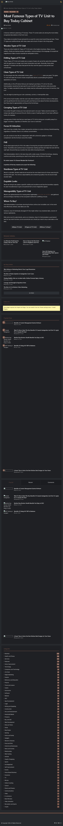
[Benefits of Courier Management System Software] (8, 325)
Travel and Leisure (10, 685)
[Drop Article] (9, 1)
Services (7, 658)
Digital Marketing (9, 674)
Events (6, 769)
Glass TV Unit (17, 227)
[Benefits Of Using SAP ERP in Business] (8, 407)
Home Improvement (10, 664)
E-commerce (8, 796)
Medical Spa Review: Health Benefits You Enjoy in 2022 (29, 337)
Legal (6, 703)
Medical (7, 695)
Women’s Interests (9, 740)
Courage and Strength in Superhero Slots (15, 282)
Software (7, 693)
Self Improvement (9, 767)
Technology (8, 666)
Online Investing (9, 783)
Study (6, 727)
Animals (7, 756)
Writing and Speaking (10, 706)
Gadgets (7, 738)
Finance (7, 682)
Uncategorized (8, 764)
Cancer (7, 785)
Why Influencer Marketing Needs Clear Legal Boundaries (19, 269)
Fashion (7, 677)
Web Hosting (8, 754)
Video (6, 793)
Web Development (9, 722)
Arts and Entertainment (11, 711)
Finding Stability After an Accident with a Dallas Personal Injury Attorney (24, 278)
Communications (9, 791)
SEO (6, 698)
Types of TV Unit (38, 75)
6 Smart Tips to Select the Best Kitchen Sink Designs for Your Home (32, 470)
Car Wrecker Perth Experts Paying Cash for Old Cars (11, 241)
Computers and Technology (12, 669)
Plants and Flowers (10, 788)
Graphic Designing (9, 759)
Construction (8, 709)
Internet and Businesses (11, 746)
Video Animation (9, 801)
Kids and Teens (9, 725)
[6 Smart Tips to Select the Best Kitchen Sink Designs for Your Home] (8, 473)
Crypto (6, 806)
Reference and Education (11, 680)
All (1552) (31, 293)
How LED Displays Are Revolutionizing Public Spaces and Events (50, 253)
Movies (7, 780)
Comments (51, 482)
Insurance (7, 775)
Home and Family (9, 735)
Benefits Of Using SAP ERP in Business (24, 345)
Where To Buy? (46, 227)
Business (11, 8)
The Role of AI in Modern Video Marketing (15, 287)
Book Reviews (8, 798)
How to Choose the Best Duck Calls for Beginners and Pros (31, 241)
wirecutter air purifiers (44, 194)
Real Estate (8, 730)
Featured (7, 661)
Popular (11, 482)
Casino (6, 688)
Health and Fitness (10, 656)
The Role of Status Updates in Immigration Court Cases (19, 274)
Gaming (7, 732)
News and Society (9, 748)
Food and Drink (9, 743)
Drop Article (8, 25)
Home (6, 8)
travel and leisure (9, 714)
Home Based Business (10, 772)
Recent (31, 482)
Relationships (8, 751)
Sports (6, 761)
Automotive (8, 690)
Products (7, 717)
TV (17, 11)
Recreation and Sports (11, 804)
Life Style (7, 672)
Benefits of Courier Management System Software (27, 323)
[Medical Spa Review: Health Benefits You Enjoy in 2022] (8, 340)
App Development (9, 701)
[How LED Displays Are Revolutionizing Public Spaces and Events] (50, 245)
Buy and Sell (12, 11)
